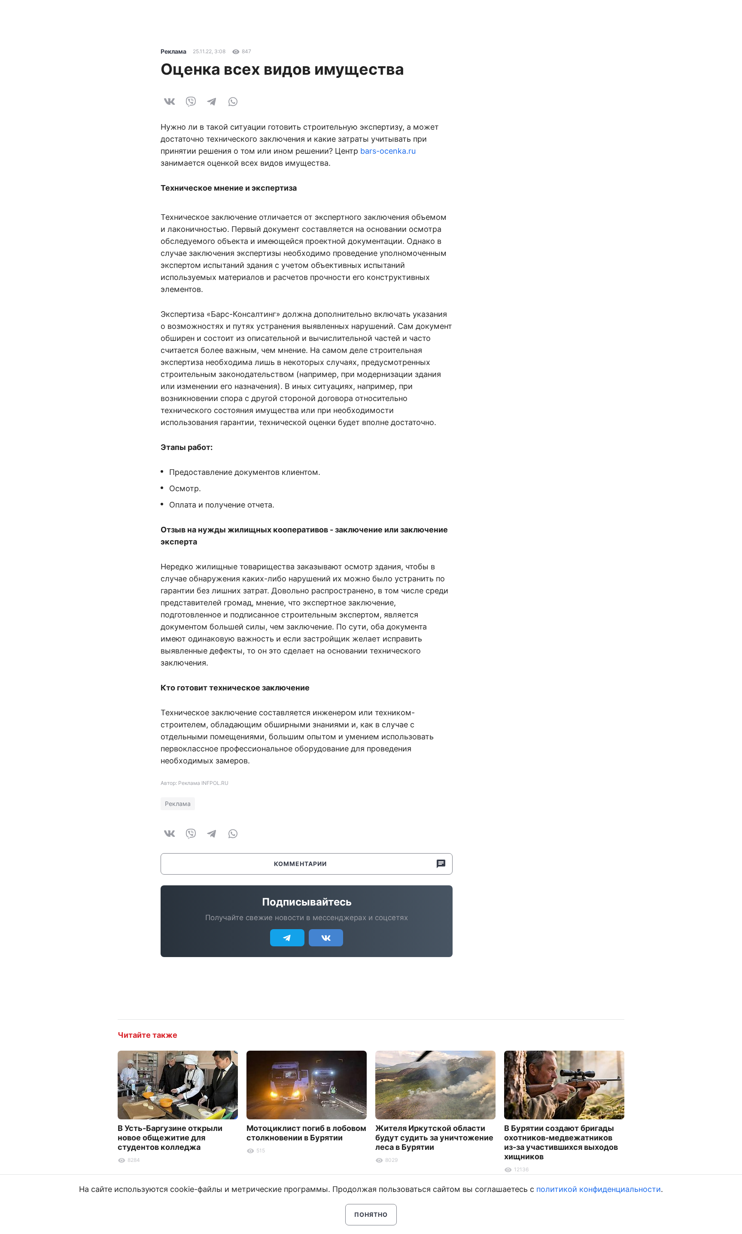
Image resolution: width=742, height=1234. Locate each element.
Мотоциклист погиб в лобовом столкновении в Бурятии (306, 1133)
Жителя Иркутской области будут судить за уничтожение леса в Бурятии (434, 1138)
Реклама (173, 51)
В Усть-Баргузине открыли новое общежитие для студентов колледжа (170, 1138)
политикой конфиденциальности (598, 1189)
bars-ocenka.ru (388, 150)
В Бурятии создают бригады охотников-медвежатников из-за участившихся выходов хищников (561, 1142)
